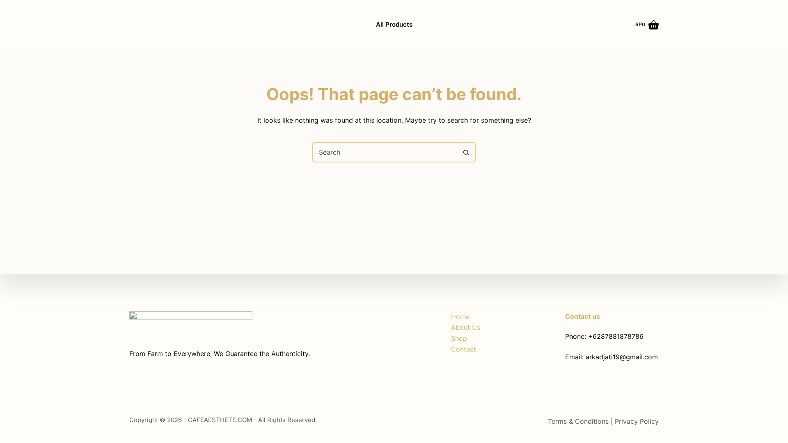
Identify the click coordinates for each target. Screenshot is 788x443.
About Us (465, 327)
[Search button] (465, 152)
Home (460, 317)
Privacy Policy (637, 421)
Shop (459, 338)
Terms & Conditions (579, 421)
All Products (394, 24)
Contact (463, 349)
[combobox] (384, 152)
